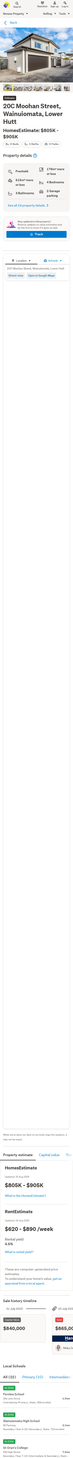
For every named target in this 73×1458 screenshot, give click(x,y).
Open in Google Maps (41, 275)
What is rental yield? (19, 1252)
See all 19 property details (26, 205)
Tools (62, 13)
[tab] (21, 260)
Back (13, 22)
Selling (48, 13)
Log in (65, 6)
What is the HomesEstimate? (25, 1195)
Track (39, 234)
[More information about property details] (35, 155)
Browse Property (14, 13)
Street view (16, 275)
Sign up (55, 6)
